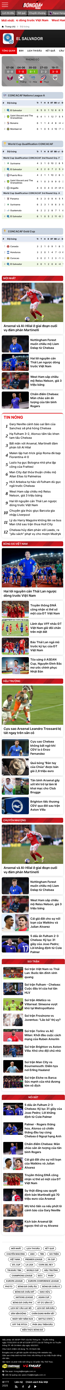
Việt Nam (15, 1259)
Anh (32, 1254)
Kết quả (21, 13)
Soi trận (54, 1254)
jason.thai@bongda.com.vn (34, 1375)
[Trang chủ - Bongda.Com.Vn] (32, 5)
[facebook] (23, 1386)
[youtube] (35, 1386)
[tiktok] (29, 1386)
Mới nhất (16, 1248)
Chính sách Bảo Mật (37, 1382)
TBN (42, 1254)
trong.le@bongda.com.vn (25, 1371)
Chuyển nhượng (37, 13)
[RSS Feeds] (16, 1386)
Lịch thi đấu (8, 13)
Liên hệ (19, 1382)
